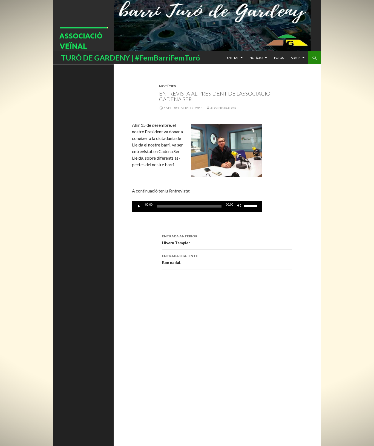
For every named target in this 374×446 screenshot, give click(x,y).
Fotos (279, 57)
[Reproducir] (139, 206)
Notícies (256, 57)
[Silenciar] (239, 206)
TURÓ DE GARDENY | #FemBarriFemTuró (130, 57)
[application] (197, 206)
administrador (223, 108)
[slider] (251, 206)
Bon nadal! (180, 259)
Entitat (233, 57)
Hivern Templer (179, 239)
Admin (296, 57)
